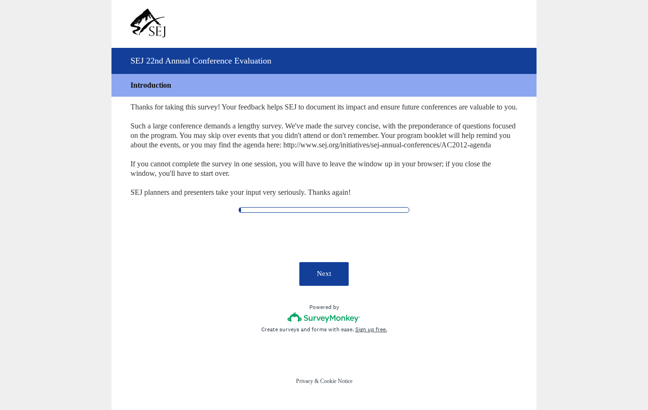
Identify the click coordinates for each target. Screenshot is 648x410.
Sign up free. (371, 329)
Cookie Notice (336, 381)
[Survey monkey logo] (324, 317)
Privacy (304, 381)
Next (324, 273)
